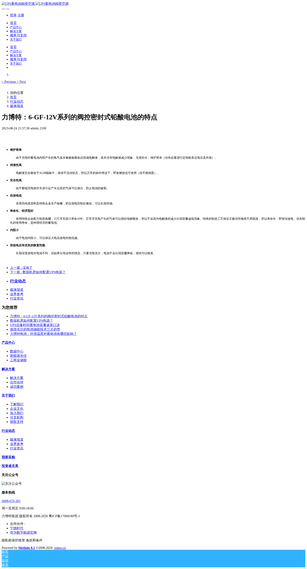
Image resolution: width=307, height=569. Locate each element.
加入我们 (16, 413)
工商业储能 (18, 360)
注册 (21, 15)
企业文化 (16, 408)
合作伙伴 (16, 382)
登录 (13, 15)
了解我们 (16, 404)
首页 (13, 23)
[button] (9, 81)
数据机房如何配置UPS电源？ (31, 320)
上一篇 (21, 267)
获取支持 (16, 422)
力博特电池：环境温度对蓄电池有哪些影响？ (43, 334)
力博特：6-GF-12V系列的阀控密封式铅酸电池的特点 (49, 316)
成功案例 (16, 386)
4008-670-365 (11, 501)
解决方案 (8, 369)
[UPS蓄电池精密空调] (153, 4)
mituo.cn (60, 548)
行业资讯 (16, 298)
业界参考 (16, 294)
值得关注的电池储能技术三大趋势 (35, 329)
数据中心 (16, 351)
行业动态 (16, 101)
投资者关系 (10, 466)
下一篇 (38, 272)
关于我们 (8, 395)
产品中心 (8, 342)
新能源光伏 (18, 355)
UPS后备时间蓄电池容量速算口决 (35, 325)
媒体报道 (16, 106)
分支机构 (16, 417)
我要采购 (8, 457)
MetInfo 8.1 (26, 548)
